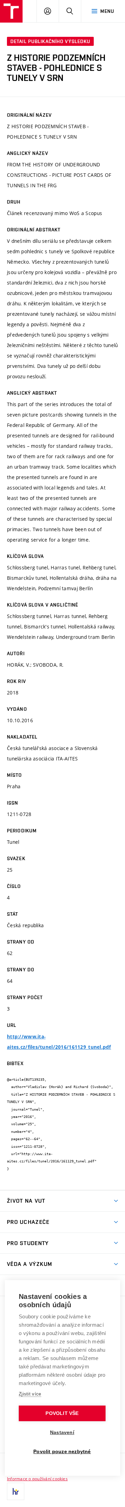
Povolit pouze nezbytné (62, 1451)
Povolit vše (61, 1413)
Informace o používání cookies (37, 1478)
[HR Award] (15, 1491)
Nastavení (62, 1432)
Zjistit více (30, 1394)
